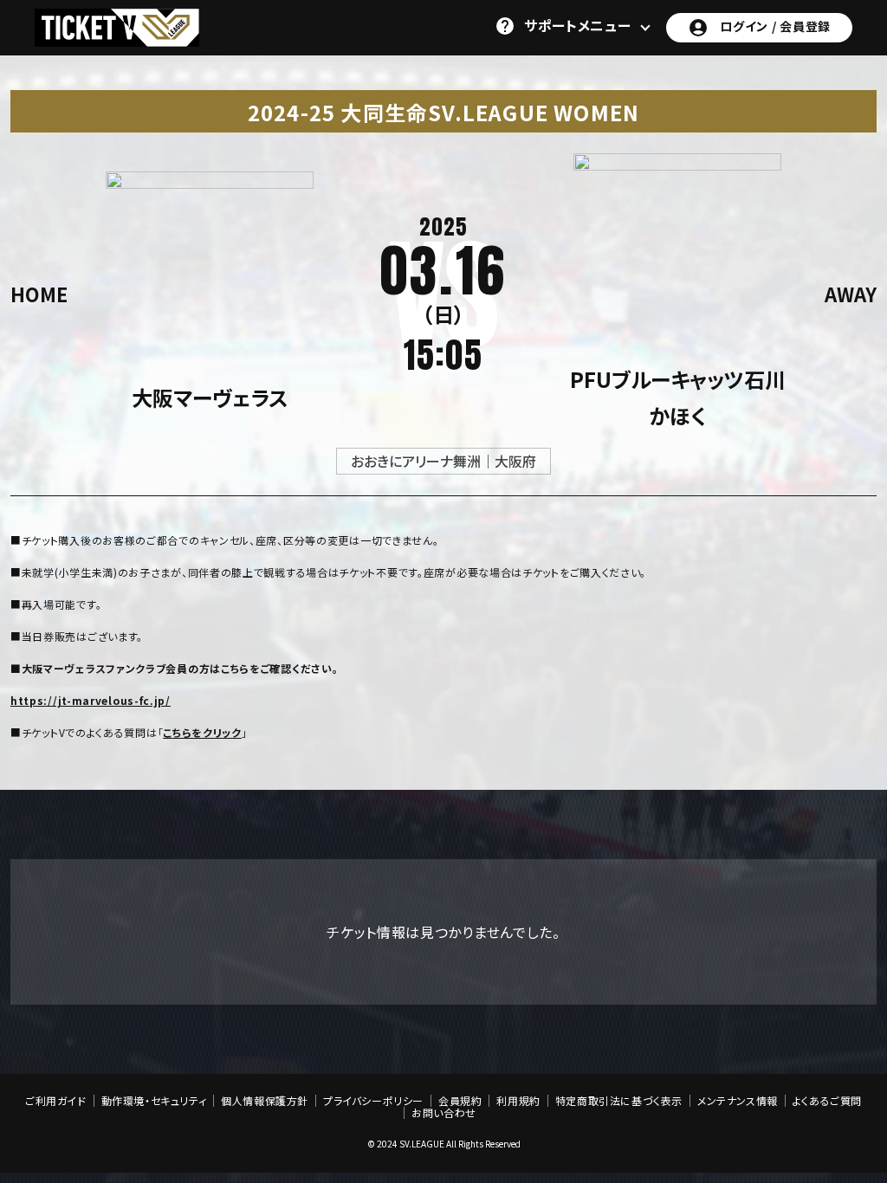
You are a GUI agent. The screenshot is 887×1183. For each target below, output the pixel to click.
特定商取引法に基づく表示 (619, 1101)
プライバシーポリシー (373, 1101)
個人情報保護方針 (264, 1101)
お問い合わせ (443, 1113)
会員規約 (460, 1101)
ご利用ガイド (56, 1101)
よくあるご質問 (827, 1101)
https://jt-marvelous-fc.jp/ (90, 700)
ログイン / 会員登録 (775, 26)
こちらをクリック (202, 732)
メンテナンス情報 (737, 1101)
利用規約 (518, 1101)
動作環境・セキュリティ (154, 1101)
